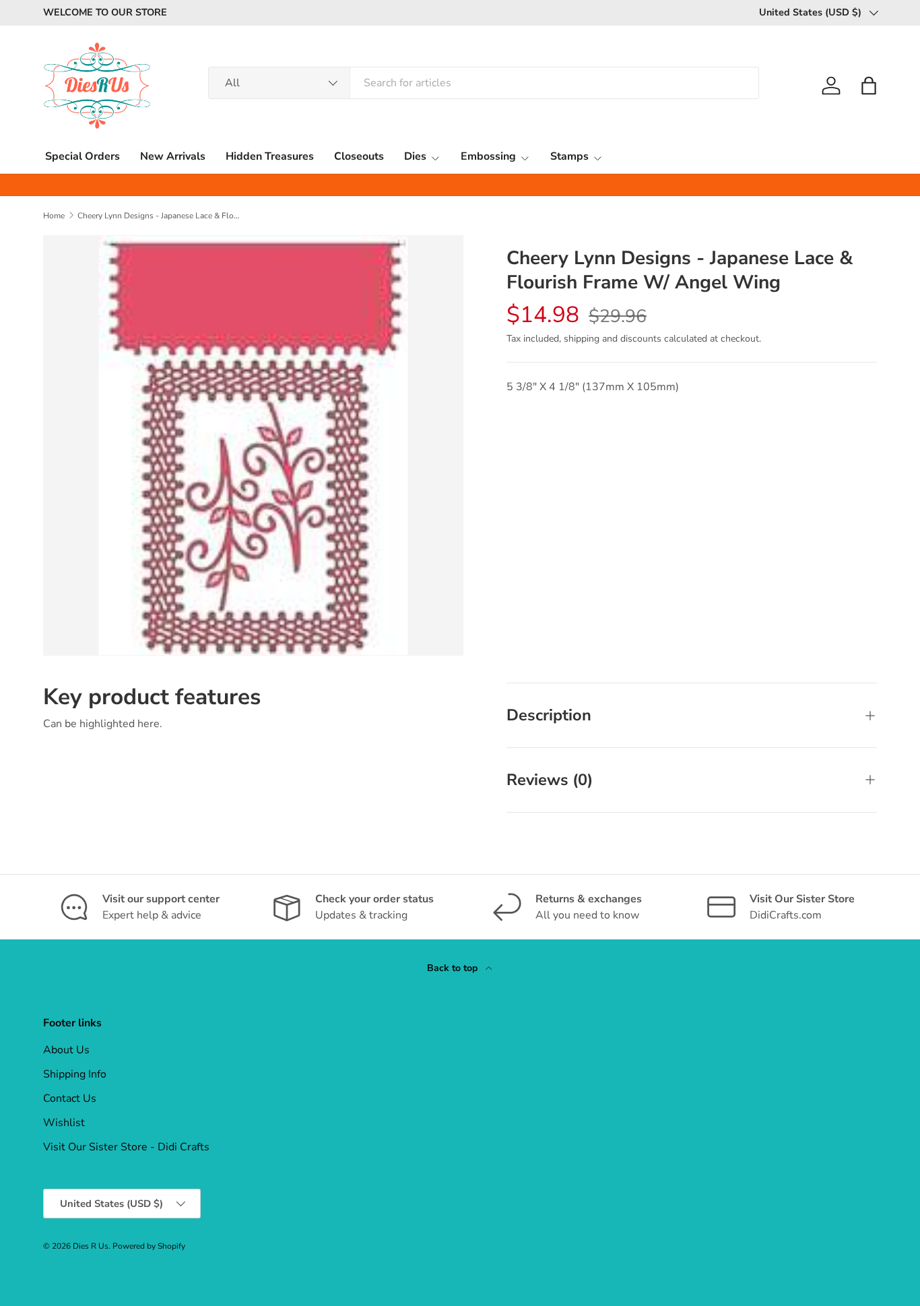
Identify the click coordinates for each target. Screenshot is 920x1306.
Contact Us (69, 1098)
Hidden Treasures (270, 156)
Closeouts (359, 156)
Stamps (569, 156)
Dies (415, 156)
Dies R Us (90, 1246)
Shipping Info (74, 1074)
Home (54, 216)
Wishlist (64, 1122)
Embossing (488, 156)
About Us (66, 1050)
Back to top (453, 968)
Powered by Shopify (148, 1246)
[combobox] (483, 82)
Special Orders (82, 156)
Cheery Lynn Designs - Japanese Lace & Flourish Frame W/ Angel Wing (158, 216)
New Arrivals (172, 156)
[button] (869, 85)
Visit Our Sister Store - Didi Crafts (126, 1147)
